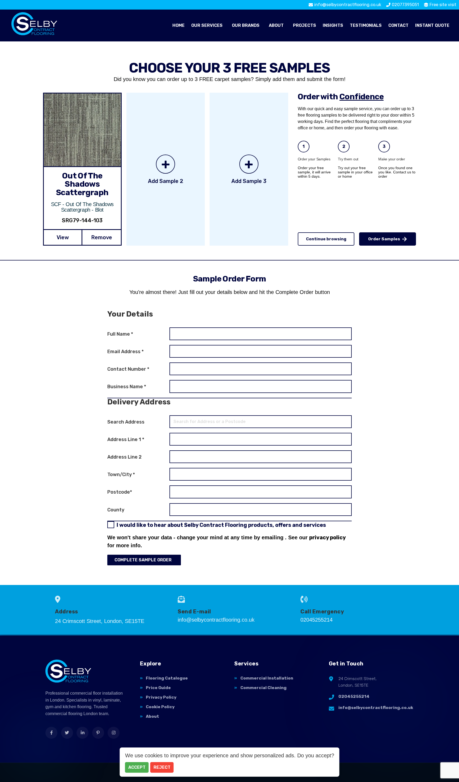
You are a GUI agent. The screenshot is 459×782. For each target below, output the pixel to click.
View (63, 237)
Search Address (125, 422)
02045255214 (353, 696)
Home (178, 25)
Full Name (120, 334)
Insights (333, 25)
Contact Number (128, 369)
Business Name (126, 386)
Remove (101, 237)
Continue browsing (326, 239)
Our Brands (246, 25)
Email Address (125, 351)
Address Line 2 (124, 457)
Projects (304, 25)
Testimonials (366, 25)
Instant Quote (432, 25)
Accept (137, 767)
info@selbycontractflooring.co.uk (375, 707)
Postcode (119, 492)
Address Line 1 (125, 439)
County (115, 509)
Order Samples (384, 239)
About (276, 25)
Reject (162, 767)
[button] (208, 25)
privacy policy (327, 537)
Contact (398, 25)
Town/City (121, 474)
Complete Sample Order (143, 559)
